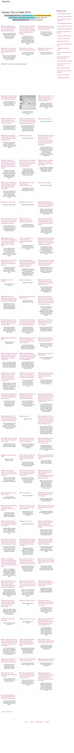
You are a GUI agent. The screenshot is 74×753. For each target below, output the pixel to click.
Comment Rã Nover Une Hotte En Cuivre (64, 71)
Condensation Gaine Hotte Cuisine (63, 49)
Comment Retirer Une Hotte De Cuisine (64, 53)
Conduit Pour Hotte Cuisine (63, 38)
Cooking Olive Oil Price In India (64, 61)
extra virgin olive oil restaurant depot (42, 15)
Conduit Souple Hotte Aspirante (64, 29)
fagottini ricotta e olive (42, 17)
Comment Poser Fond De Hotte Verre (64, 44)
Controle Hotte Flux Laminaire (64, 13)
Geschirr (6, 1)
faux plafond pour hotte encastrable (13, 15)
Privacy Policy (39, 722)
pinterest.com (9, 711)
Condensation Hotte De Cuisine (64, 16)
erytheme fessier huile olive (36, 20)
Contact (32, 722)
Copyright (47, 722)
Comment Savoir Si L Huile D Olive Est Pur (64, 64)
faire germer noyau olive (27, 15)
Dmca (26, 722)
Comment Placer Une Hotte (63, 68)
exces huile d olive (13, 17)
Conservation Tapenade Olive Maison (64, 32)
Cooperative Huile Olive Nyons (64, 36)
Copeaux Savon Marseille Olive (64, 23)
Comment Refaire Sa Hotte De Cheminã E (64, 19)
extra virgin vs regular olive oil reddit (27, 17)
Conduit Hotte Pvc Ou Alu (63, 41)
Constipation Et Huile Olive (63, 77)
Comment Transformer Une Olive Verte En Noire (63, 57)
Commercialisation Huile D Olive (64, 26)
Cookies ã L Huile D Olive (63, 75)
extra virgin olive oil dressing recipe (21, 20)
